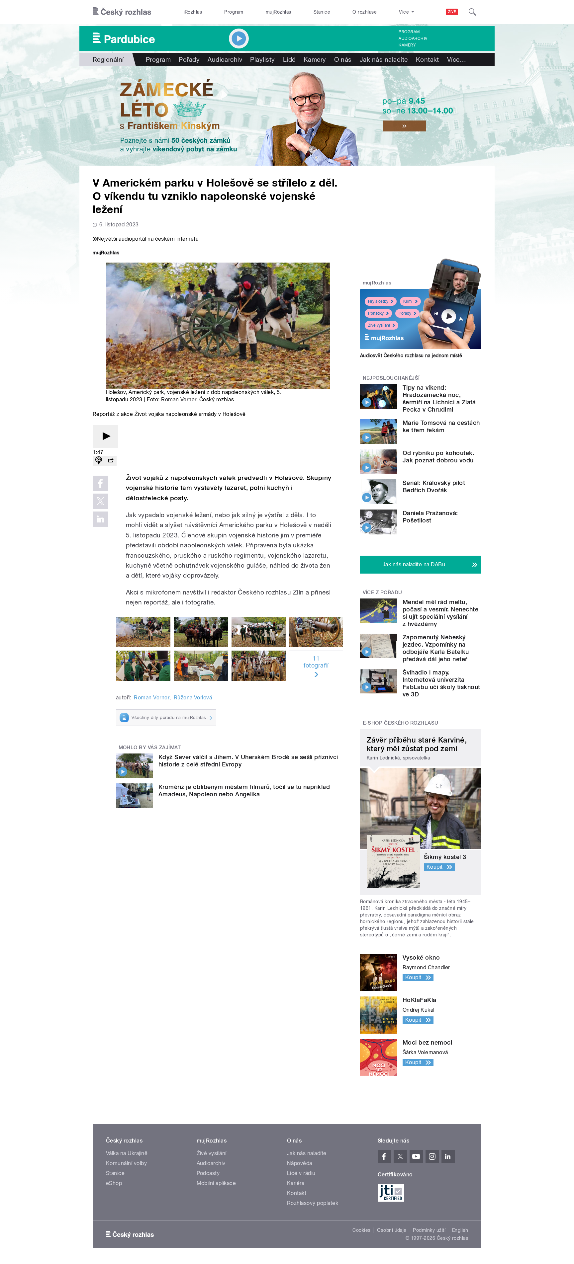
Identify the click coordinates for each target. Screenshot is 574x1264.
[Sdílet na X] (100, 501)
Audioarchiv (413, 38)
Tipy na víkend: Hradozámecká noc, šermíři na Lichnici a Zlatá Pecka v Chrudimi (439, 398)
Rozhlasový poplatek (312, 1203)
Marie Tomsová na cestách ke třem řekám (441, 426)
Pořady (189, 59)
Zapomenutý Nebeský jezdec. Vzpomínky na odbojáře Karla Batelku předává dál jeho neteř (436, 648)
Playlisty (262, 59)
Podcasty (208, 1173)
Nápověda (299, 1163)
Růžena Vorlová (193, 697)
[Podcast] (99, 461)
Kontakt (427, 59)
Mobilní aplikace (216, 1183)
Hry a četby (378, 301)
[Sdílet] (111, 461)
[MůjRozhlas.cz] (106, 253)
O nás (343, 59)
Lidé (289, 59)
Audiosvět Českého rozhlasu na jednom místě (411, 355)
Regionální (108, 59)
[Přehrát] (105, 436)
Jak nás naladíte (384, 59)
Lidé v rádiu (301, 1173)
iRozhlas (193, 12)
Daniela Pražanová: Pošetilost (430, 517)
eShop (114, 1183)
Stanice (322, 12)
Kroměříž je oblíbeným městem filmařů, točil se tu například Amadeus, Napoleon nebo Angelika (244, 790)
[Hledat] (472, 12)
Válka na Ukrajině (126, 1153)
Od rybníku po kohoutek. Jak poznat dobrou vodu (438, 456)
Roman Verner (178, 399)
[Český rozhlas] (122, 12)
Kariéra (295, 1183)
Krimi (408, 301)
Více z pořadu (382, 592)
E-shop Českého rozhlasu (400, 723)
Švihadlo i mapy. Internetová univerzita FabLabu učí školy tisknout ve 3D (441, 683)
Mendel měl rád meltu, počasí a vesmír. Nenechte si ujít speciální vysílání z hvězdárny (440, 612)
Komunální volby (126, 1163)
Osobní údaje (392, 1230)
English (460, 1230)
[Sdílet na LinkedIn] (100, 519)
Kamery (407, 45)
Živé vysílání (379, 325)
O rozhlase (364, 12)
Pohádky (376, 313)
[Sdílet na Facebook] (100, 483)
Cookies (361, 1230)
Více (456, 59)
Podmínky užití (429, 1230)
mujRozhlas (278, 12)
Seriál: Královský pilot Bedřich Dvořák (434, 486)
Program (233, 12)
